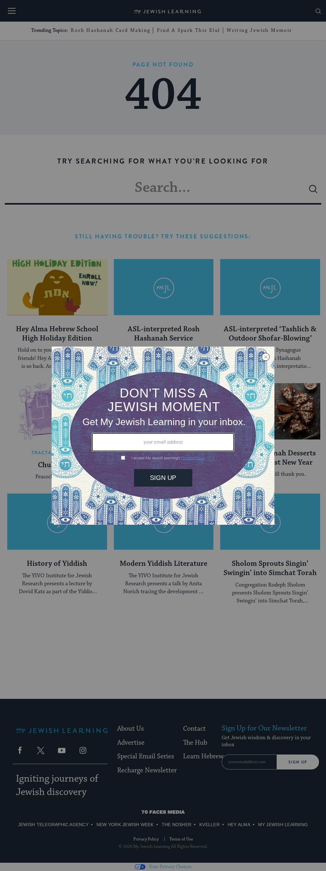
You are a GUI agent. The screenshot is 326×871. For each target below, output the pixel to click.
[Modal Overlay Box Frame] (163, 436)
